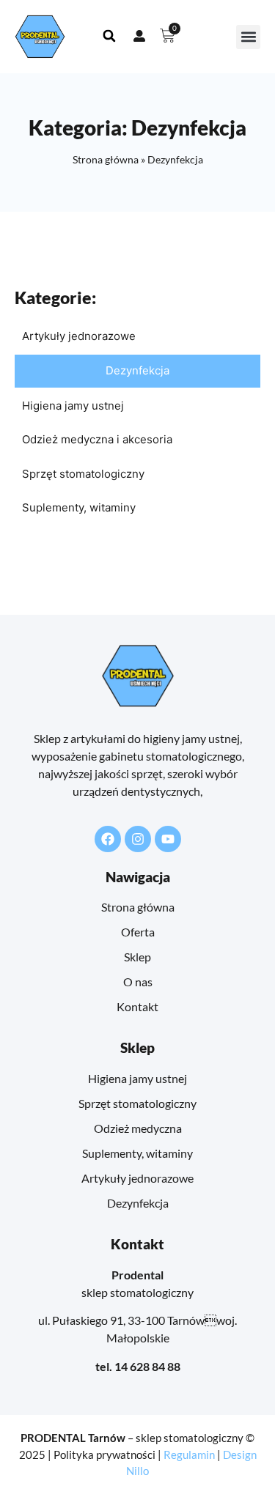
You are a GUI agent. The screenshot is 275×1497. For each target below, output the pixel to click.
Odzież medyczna (138, 1128)
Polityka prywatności (104, 1454)
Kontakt (137, 1006)
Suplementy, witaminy (79, 507)
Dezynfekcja (137, 370)
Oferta (138, 932)
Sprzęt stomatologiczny (83, 474)
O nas (138, 981)
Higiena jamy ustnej (73, 406)
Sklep (137, 957)
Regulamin (189, 1454)
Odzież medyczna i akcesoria (97, 439)
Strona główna (106, 160)
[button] (248, 37)
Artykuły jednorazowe (79, 336)
